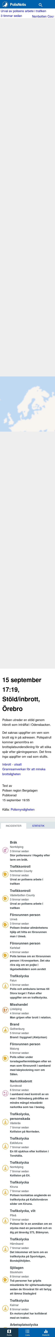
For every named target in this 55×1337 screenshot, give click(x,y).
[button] (31, 851)
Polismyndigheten (23, 809)
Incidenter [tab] (13, 825)
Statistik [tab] (38, 825)
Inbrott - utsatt (12, 764)
